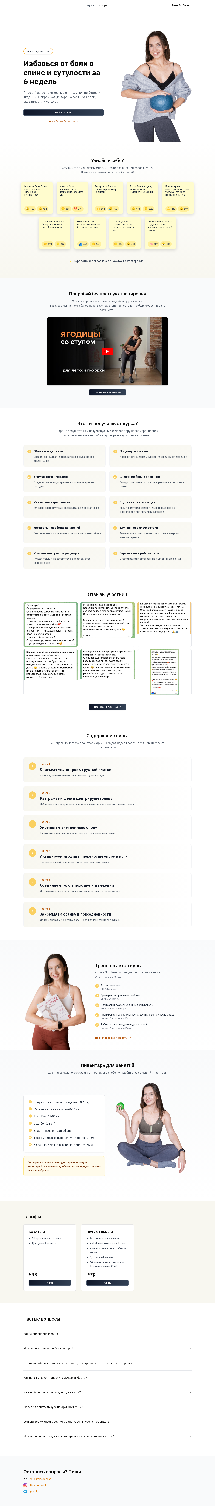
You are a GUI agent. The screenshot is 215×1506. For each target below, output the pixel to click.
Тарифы (102, 5)
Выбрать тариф (63, 112)
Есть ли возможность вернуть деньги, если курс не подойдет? (66, 1421)
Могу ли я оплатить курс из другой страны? (53, 1407)
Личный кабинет (180, 5)
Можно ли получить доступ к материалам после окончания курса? (68, 1436)
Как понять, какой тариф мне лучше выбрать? (55, 1378)
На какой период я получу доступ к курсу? (52, 1392)
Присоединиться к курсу (107, 706)
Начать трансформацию (107, 392)
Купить (50, 1282)
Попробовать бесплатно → (63, 121)
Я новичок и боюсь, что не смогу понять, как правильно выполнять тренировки (77, 1363)
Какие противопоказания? (41, 1334)
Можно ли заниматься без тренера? (48, 1348)
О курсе (90, 5)
